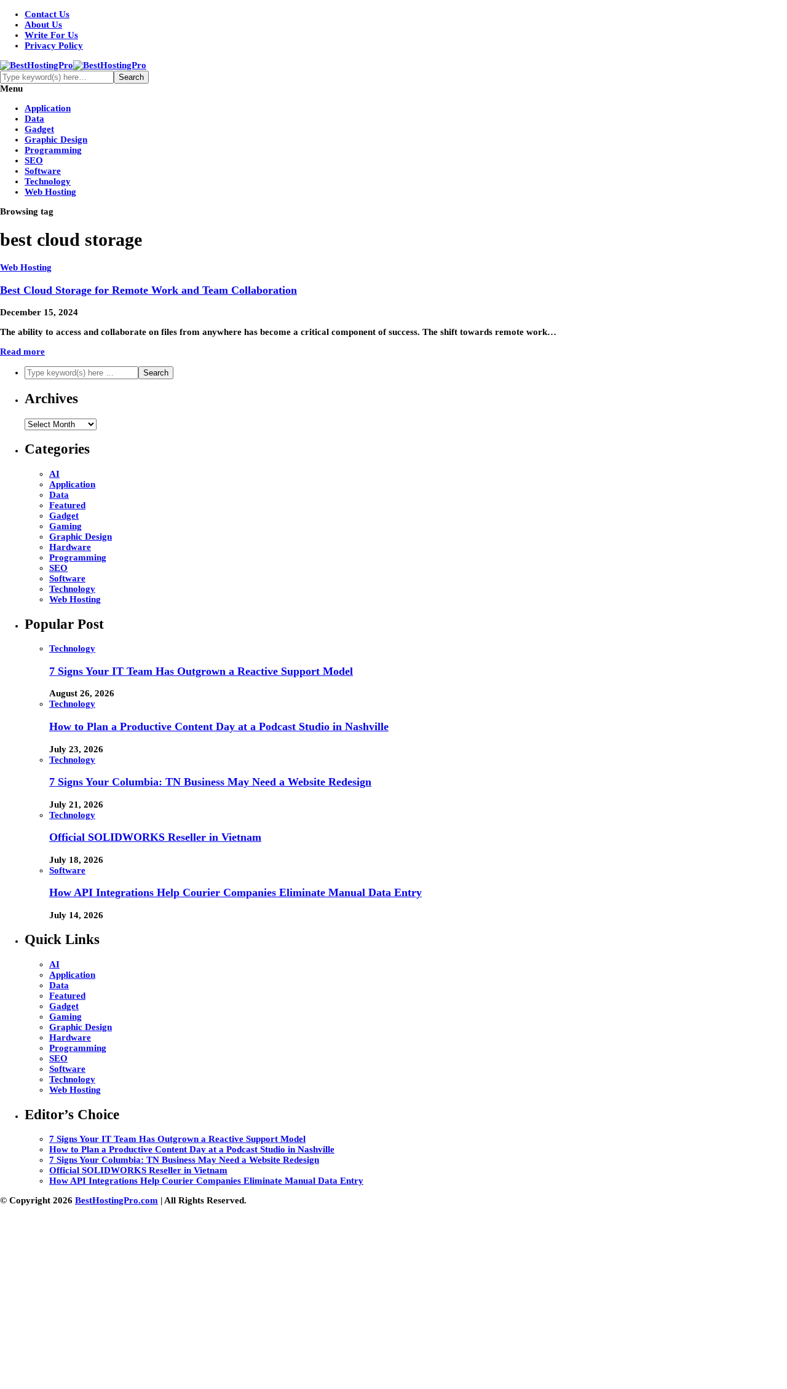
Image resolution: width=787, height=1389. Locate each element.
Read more (22, 351)
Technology (48, 181)
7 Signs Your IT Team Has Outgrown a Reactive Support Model (201, 671)
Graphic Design (56, 139)
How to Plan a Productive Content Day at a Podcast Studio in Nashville (219, 726)
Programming (53, 150)
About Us (43, 25)
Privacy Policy (54, 45)
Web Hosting (50, 192)
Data (34, 119)
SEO (34, 160)
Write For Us (51, 35)
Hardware (70, 547)
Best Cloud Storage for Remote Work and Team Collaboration (148, 290)
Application (48, 108)
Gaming (65, 526)
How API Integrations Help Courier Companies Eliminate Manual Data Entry (235, 892)
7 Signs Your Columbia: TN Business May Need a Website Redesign (210, 782)
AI (54, 474)
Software (43, 171)
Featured (67, 505)
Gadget (39, 129)
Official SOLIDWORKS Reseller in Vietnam (155, 837)
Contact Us (47, 14)
